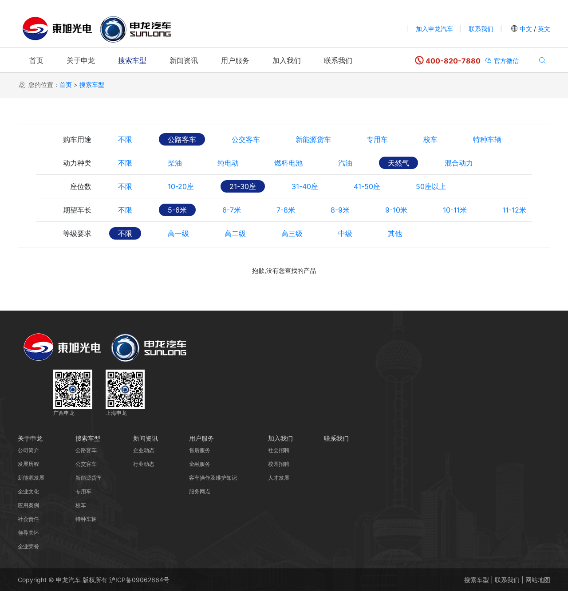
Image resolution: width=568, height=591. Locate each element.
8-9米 (340, 209)
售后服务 (199, 450)
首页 (36, 60)
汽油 (345, 162)
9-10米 (396, 209)
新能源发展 (31, 477)
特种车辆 (487, 139)
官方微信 (505, 60)
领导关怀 (28, 532)
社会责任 (28, 519)
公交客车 (246, 139)
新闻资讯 (184, 60)
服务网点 (199, 491)
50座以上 (431, 186)
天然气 (398, 162)
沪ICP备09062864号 (139, 579)
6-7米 (231, 209)
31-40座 (305, 186)
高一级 (178, 233)
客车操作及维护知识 (213, 477)
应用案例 (28, 505)
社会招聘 (278, 450)
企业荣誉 (28, 546)
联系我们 (481, 28)
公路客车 (182, 139)
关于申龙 (81, 60)
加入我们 (286, 60)
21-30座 (242, 186)
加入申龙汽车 (434, 28)
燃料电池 (288, 162)
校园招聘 (278, 464)
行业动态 (143, 464)
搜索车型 (132, 60)
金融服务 (199, 464)
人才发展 (278, 477)
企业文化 (28, 491)
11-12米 (514, 209)
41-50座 (367, 186)
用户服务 (235, 60)
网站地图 (537, 579)
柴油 (175, 162)
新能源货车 (313, 139)
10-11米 (455, 209)
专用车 (377, 139)
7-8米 (285, 209)
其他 (395, 233)
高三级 (292, 233)
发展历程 (28, 464)
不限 (125, 139)
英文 (543, 28)
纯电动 (228, 162)
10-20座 (181, 186)
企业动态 (143, 450)
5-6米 (177, 209)
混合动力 (459, 162)
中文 (526, 28)
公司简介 (28, 450)
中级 (345, 233)
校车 (430, 139)
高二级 (235, 233)
